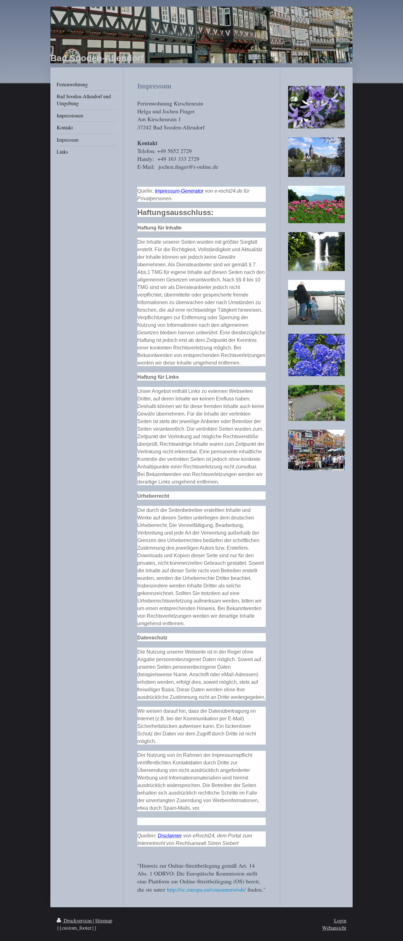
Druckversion (77, 920)
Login (340, 920)
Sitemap (103, 920)
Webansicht (334, 927)
